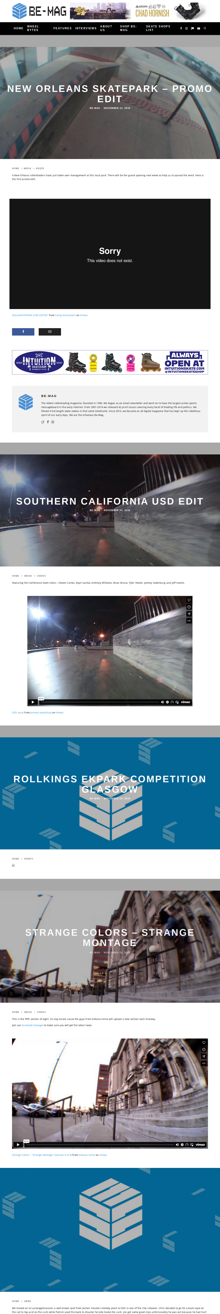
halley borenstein (65, 315)
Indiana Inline (87, 1155)
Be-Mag (95, 108)
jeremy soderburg (41, 712)
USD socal (18, 712)
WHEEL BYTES (33, 28)
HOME (19, 28)
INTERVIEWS (86, 28)
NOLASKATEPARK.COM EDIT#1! (30, 315)
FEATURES (62, 28)
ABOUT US (106, 28)
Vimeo (83, 315)
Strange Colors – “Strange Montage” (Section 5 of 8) (42, 1155)
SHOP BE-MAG (128, 28)
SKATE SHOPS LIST (158, 28)
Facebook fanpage (32, 1025)
